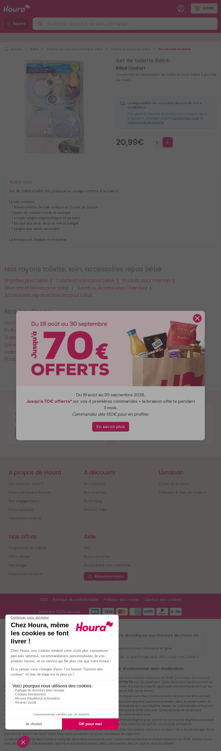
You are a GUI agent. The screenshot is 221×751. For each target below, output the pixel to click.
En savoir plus (110, 426)
